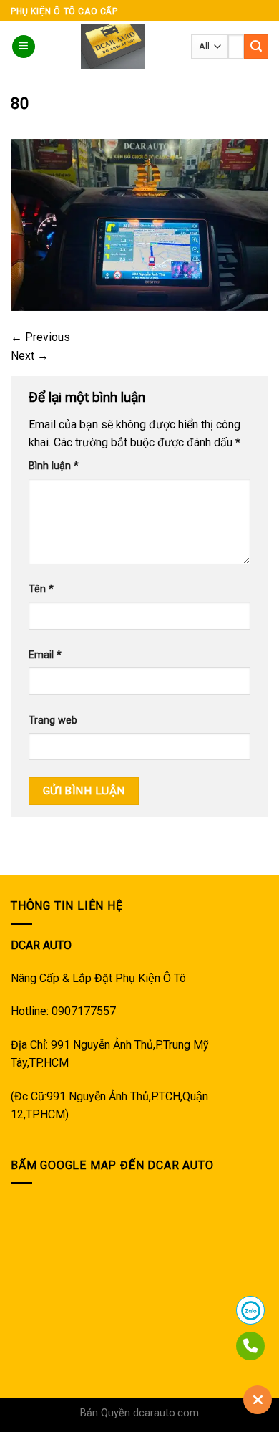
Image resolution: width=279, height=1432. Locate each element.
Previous (40, 337)
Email (45, 655)
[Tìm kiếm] (256, 46)
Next (30, 355)
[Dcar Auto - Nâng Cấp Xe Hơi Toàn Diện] (113, 46)
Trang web (53, 720)
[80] (139, 224)
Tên (41, 589)
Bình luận (54, 466)
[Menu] (23, 47)
